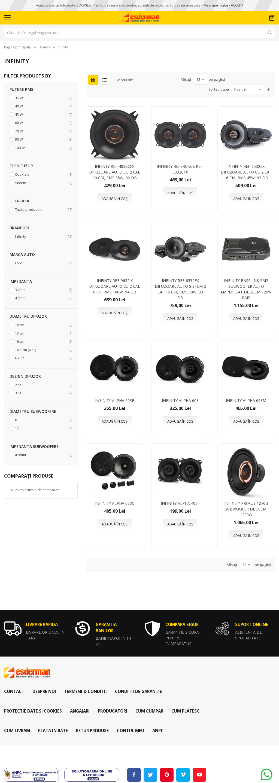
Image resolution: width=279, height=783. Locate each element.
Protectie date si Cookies (33, 711)
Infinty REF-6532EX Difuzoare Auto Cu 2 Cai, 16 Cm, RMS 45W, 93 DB (246, 172)
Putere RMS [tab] (21, 89)
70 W (43, 131)
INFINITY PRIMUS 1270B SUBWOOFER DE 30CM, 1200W (246, 509)
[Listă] (104, 80)
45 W (43, 114)
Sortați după (218, 89)
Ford (43, 262)
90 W (43, 139)
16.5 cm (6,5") (43, 349)
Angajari (80, 711)
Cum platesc (185, 711)
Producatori (112, 711)
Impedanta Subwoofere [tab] (34, 446)
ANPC (157, 730)
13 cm (43, 333)
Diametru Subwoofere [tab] (33, 411)
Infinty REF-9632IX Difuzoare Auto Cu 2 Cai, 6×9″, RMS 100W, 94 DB (114, 286)
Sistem (43, 182)
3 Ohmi (43, 289)
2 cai (43, 384)
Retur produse (92, 730)
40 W (43, 106)
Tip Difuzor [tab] (21, 166)
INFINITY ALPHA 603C (114, 503)
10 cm (43, 324)
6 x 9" (43, 357)
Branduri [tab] (19, 228)
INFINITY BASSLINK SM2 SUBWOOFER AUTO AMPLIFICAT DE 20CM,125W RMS (246, 289)
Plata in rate (53, 730)
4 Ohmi (43, 298)
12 (43, 428)
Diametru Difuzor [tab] (28, 316)
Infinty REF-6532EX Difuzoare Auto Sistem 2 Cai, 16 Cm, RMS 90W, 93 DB (180, 289)
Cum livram (17, 730)
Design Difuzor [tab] (25, 376)
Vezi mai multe (216, 5)
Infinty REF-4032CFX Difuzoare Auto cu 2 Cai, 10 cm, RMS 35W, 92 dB (114, 172)
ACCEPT (237, 5)
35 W (43, 97)
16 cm (43, 341)
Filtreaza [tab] (19, 201)
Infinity (63, 47)
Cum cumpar (149, 711)
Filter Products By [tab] (27, 76)
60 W (43, 122)
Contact (14, 691)
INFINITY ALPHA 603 (180, 400)
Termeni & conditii (85, 691)
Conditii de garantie (138, 691)
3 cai (43, 392)
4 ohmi (43, 454)
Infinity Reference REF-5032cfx (180, 169)
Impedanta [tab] (21, 281)
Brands (44, 47)
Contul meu (130, 730)
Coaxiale (43, 174)
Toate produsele (43, 209)
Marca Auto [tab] (22, 254)
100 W (43, 147)
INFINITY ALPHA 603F (114, 400)
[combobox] (139, 32)
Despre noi (44, 691)
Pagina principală (17, 47)
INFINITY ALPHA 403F (180, 503)
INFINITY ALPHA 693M (246, 400)
